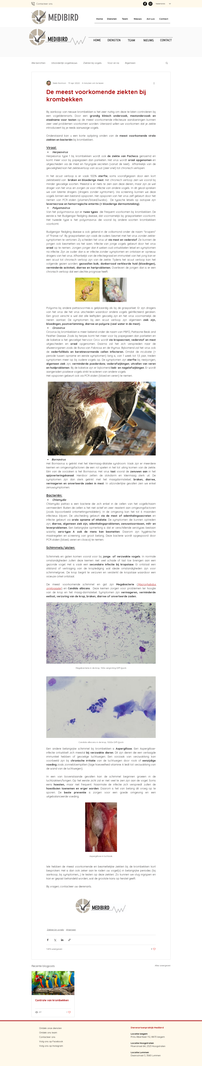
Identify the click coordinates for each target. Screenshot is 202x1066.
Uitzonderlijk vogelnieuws (64, 63)
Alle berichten (38, 63)
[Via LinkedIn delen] (62, 939)
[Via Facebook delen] (47, 939)
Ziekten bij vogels (92, 63)
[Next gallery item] (152, 419)
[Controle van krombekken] (53, 983)
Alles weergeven (163, 965)
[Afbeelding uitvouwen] (87, 290)
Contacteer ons (47, 1037)
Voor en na (113, 63)
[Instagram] (150, 4)
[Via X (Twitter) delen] (55, 939)
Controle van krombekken (52, 1000)
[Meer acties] (154, 83)
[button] (166, 63)
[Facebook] (145, 4)
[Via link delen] (69, 939)
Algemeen (130, 63)
